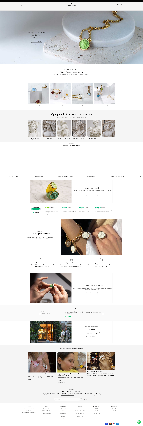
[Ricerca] (106, 5)
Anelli (38, 106)
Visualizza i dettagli (61, 382)
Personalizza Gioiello (27, 4)
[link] (91, 237)
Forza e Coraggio (49, 138)
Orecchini (105, 106)
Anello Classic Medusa (38, 176)
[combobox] (105, 5)
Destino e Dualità (109, 138)
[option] (34, 130)
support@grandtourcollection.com (29, 412)
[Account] (114, 5)
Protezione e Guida (94, 138)
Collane (83, 106)
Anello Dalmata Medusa (13, 176)
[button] (40, 314)
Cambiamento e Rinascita (34, 139)
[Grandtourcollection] (38, 94)
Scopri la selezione (37, 41)
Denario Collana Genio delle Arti (117, 176)
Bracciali (60, 106)
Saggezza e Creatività (79, 138)
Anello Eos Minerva (91, 176)
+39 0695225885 (29, 410)
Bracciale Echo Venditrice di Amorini (65, 176)
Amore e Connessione (64, 138)
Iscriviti (85, 398)
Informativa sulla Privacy (67, 395)
